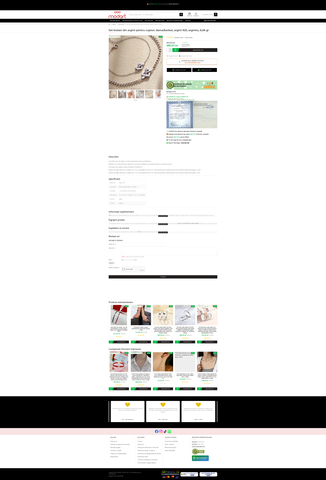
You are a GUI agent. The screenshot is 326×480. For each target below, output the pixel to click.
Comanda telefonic (180, 70)
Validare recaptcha (113, 267)
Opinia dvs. (111, 248)
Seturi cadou (121, 24)
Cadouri (114, 24)
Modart (187, 44)
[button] (110, 62)
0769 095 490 (185, 143)
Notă (110, 259)
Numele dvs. (112, 244)
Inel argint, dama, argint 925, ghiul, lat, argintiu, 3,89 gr (141, 374)
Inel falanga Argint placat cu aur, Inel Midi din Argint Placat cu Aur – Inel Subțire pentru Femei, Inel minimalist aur (119, 376)
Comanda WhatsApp (205, 70)
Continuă (163, 277)
